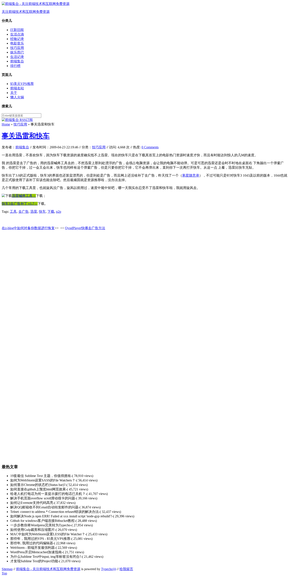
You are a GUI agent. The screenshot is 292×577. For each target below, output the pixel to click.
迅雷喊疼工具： (24, 196)
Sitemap (7, 569)
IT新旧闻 (17, 30)
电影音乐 (17, 43)
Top (4, 573)
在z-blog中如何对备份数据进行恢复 (28, 228)
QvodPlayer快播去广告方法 (85, 228)
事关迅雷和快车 (26, 136)
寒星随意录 (190, 175)
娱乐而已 (17, 52)
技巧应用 (17, 48)
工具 (13, 211)
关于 (13, 92)
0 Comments (150, 147)
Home (6, 124)
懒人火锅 (17, 97)
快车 (42, 211)
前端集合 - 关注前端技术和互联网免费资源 (48, 569)
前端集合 (17, 61)
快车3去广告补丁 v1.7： (20, 203)
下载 (50, 211)
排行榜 (15, 66)
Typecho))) (108, 569)
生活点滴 (17, 34)
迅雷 (33, 211)
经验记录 (17, 39)
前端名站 (17, 88)
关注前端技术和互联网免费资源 (26, 11)
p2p (58, 211)
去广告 (23, 211)
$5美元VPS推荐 (22, 84)
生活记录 (17, 57)
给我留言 (126, 569)
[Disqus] (146, 287)
